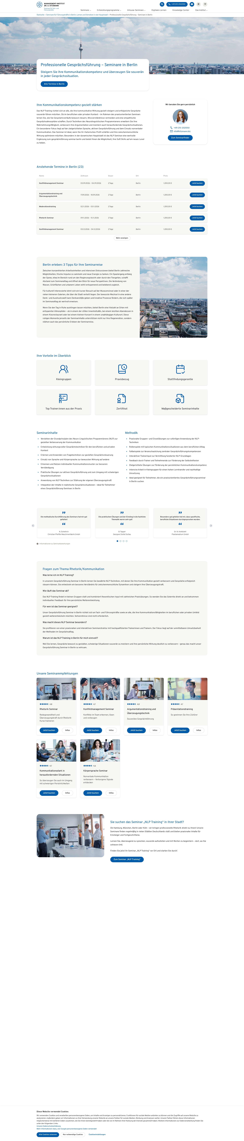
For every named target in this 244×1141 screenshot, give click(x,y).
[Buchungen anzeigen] (205, 4)
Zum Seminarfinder (180, 138)
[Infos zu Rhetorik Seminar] (56, 706)
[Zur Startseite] (51, 6)
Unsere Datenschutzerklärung (49, 1126)
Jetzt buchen (197, 183)
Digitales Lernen (158, 10)
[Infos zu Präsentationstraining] (187, 706)
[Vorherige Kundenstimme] (33, 525)
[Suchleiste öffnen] (162, 4)
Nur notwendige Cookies (73, 1135)
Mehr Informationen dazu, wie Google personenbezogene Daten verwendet (67, 1129)
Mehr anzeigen (122, 238)
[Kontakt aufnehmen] (192, 4)
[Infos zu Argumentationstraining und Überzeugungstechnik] (144, 706)
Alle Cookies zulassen (48, 1135)
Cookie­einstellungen (97, 1135)
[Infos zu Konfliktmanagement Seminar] (100, 706)
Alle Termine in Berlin (54, 84)
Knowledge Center (180, 10)
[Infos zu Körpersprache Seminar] (100, 768)
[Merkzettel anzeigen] (198, 4)
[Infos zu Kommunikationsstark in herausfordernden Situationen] (56, 768)
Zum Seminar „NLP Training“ (127, 859)
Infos (67, 730)
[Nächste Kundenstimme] (210, 525)
